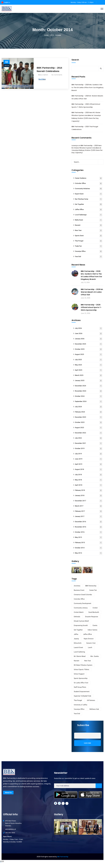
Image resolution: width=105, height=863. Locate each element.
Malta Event (88, 220)
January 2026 (88, 339)
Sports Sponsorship (80, 678)
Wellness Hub (94, 709)
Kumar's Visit (90, 643)
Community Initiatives (88, 188)
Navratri (88, 225)
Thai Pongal (88, 241)
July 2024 (88, 407)
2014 (52, 35)
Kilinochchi (77, 643)
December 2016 (88, 522)
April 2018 (88, 485)
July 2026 (88, 328)
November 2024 (88, 391)
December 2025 (88, 344)
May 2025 (88, 365)
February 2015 (88, 542)
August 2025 (88, 354)
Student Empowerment (81, 691)
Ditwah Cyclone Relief (81, 621)
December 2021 (88, 443)
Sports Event (88, 236)
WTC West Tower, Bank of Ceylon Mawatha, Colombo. (13, 823)
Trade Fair (88, 246)
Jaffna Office (88, 209)
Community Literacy (81, 608)
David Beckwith (93, 612)
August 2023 (88, 427)
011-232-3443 (10, 833)
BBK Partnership (90, 586)
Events (95, 625)
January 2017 (88, 516)
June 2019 (88, 459)
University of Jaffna (80, 705)
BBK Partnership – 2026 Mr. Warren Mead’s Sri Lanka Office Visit (87, 97)
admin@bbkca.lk (10, 829)
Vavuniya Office (88, 251)
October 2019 (88, 448)
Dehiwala (77, 617)
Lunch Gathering (79, 652)
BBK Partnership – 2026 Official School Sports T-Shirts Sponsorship (86, 105)
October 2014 (88, 548)
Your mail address (61, 782)
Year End (88, 256)
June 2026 (88, 333)
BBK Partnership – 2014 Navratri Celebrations (49, 69)
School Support (79, 674)
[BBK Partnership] (7, 9)
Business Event (79, 590)
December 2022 (88, 433)
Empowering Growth (81, 625)
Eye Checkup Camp (88, 199)
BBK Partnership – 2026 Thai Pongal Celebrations (85, 127)
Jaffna (76, 634)
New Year (88, 230)
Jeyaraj (76, 639)
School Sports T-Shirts (81, 669)
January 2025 (88, 380)
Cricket (95, 608)
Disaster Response (91, 617)
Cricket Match (78, 612)
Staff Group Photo (80, 687)
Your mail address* (80, 731)
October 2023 (88, 422)
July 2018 (88, 475)
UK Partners (91, 700)
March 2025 (88, 375)
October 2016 (88, 532)
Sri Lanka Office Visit (81, 683)
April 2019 (88, 464)
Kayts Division (89, 639)
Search (75, 59)
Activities (77, 586)
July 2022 (88, 438)
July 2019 (88, 454)
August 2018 (88, 469)
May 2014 (88, 553)
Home (46, 35)
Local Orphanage (88, 215)
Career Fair (93, 590)
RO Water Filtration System (83, 665)
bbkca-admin (43, 75)
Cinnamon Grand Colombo (83, 595)
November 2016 (88, 527)
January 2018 (88, 495)
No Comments (57, 75)
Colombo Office (88, 183)
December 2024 (88, 386)
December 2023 (88, 417)
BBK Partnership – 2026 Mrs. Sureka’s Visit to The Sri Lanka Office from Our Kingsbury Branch (87, 87)
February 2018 (88, 490)
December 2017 (88, 501)
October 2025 (88, 349)
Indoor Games (92, 630)
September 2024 (88, 401)
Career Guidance (88, 178)
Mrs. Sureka (94, 656)
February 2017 (88, 511)
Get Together (88, 204)
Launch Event (78, 647)
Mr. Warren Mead (79, 656)
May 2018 (88, 480)
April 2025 (88, 370)
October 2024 (88, 396)
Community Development (82, 603)
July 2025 (88, 360)
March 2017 (88, 506)
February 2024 (88, 412)
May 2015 (88, 537)
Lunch (90, 647)
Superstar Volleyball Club (82, 696)
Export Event (88, 194)
